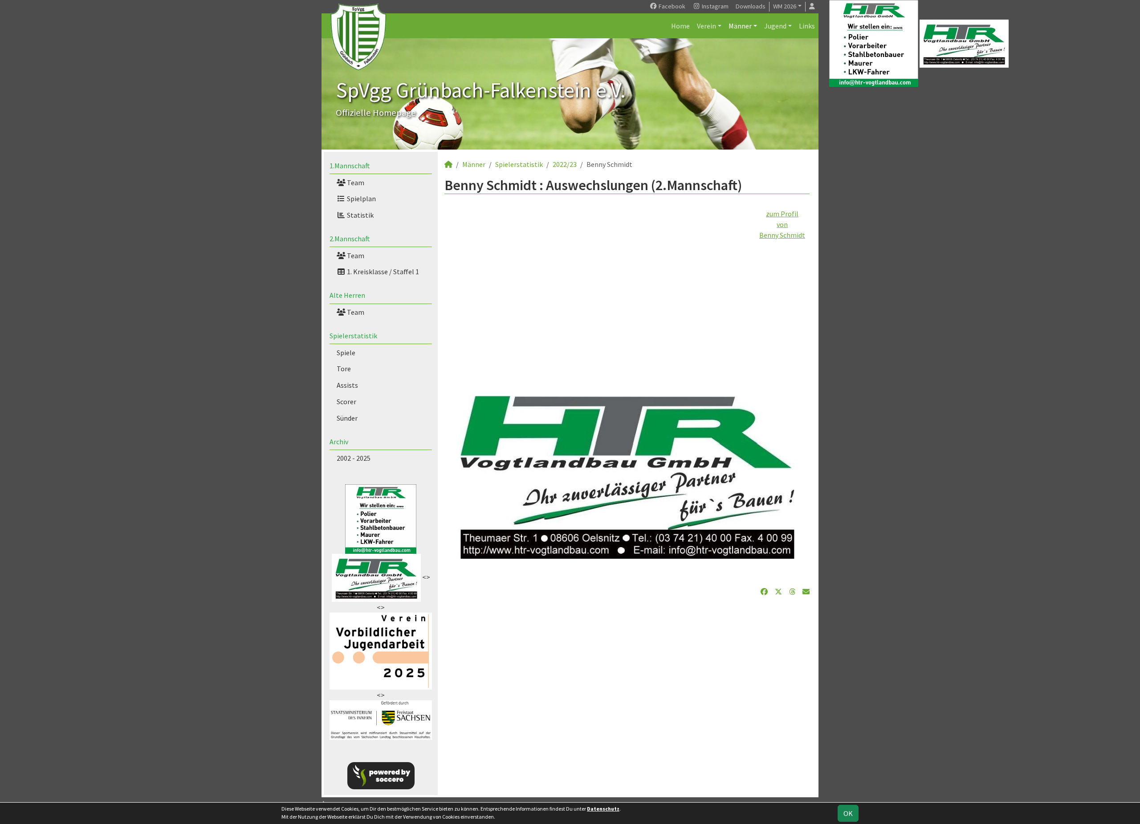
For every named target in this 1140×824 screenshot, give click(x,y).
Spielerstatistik (353, 335)
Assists (347, 385)
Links (807, 25)
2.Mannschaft (350, 238)
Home (680, 25)
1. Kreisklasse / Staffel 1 (382, 271)
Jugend (775, 25)
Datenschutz (603, 808)
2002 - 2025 (353, 458)
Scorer (346, 401)
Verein (706, 25)
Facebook (671, 6)
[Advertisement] (627, 302)
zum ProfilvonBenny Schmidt (782, 224)
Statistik (360, 215)
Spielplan (361, 198)
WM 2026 (784, 6)
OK (848, 813)
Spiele (346, 352)
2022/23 (565, 164)
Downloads (750, 6)
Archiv (339, 441)
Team (355, 182)
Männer (740, 25)
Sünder (347, 418)
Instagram (714, 6)
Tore (344, 368)
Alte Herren (347, 295)
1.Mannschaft (350, 165)
